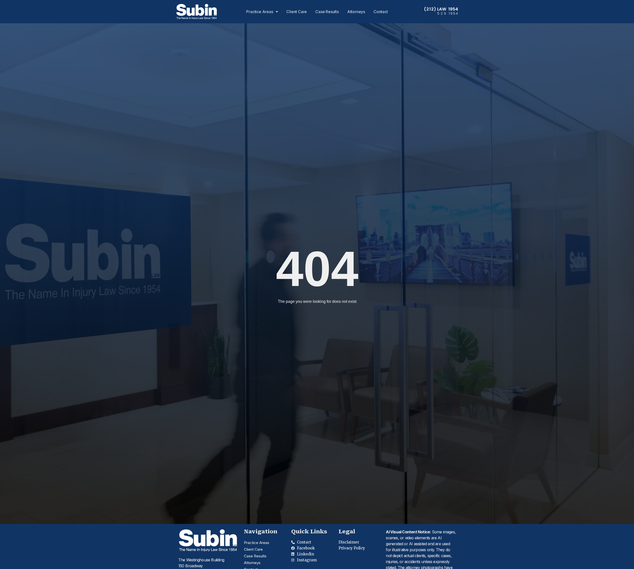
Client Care (296, 11)
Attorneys (356, 11)
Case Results (327, 11)
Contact (380, 11)
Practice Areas (259, 11)
